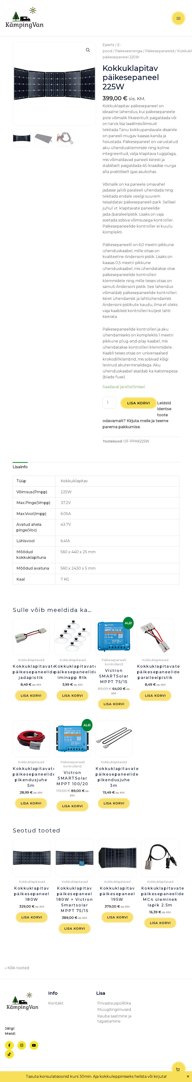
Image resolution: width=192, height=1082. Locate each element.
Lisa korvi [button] (31, 695)
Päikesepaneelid (159, 51)
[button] (88, 50)
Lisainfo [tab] (20, 467)
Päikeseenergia (128, 51)
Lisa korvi (138, 403)
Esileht (108, 45)
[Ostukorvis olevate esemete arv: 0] (178, 1068)
